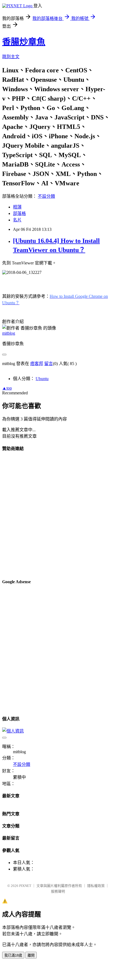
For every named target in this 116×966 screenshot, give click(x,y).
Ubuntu (42, 378)
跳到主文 (10, 56)
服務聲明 (58, 891)
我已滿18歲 (13, 955)
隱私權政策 (96, 886)
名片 (17, 220)
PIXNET (25, 886)
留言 (48, 363)
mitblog (8, 333)
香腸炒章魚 (23, 42)
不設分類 (46, 196)
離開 (31, 955)
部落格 (19, 213)
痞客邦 (36, 363)
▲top (7, 388)
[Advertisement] (58, 515)
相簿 (17, 207)
